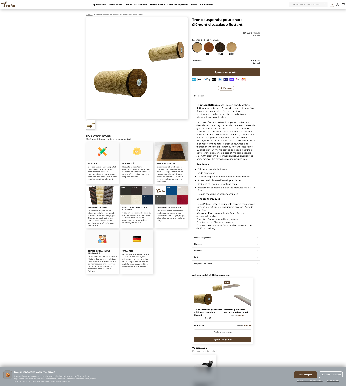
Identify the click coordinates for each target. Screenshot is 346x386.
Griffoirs (128, 4)
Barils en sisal (140, 4)
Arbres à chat (115, 4)
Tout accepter (305, 375)
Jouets (193, 4)
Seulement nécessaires (331, 375)
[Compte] (337, 4)
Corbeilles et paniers (177, 4)
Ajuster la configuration (223, 332)
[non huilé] (197, 48)
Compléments (206, 4)
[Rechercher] (324, 4)
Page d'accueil (99, 4)
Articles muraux (157, 4)
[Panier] (343, 4)
